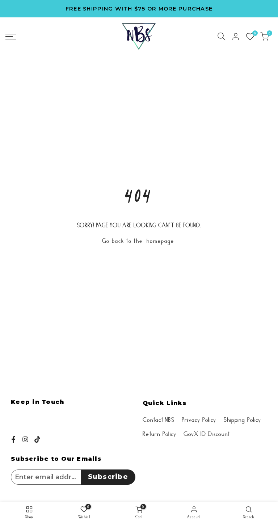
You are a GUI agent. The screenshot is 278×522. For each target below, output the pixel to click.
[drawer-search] (222, 36)
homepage (160, 240)
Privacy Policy (199, 418)
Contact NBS (158, 418)
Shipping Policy (242, 418)
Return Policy (159, 433)
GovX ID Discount (207, 433)
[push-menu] (10, 36)
